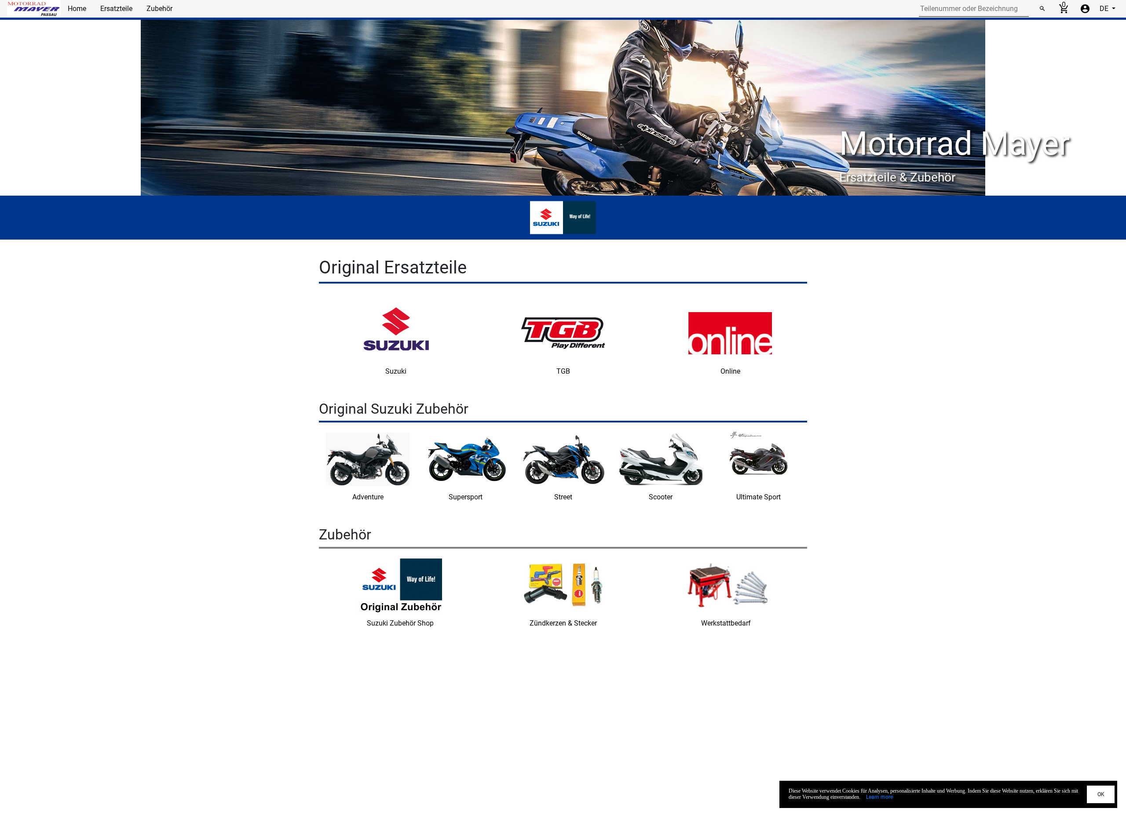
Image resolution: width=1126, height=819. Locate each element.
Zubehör (159, 8)
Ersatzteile (116, 8)
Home (77, 8)
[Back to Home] (34, 9)
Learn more (879, 797)
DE (1105, 8)
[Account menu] (1085, 9)
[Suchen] (1042, 9)
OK (1100, 794)
